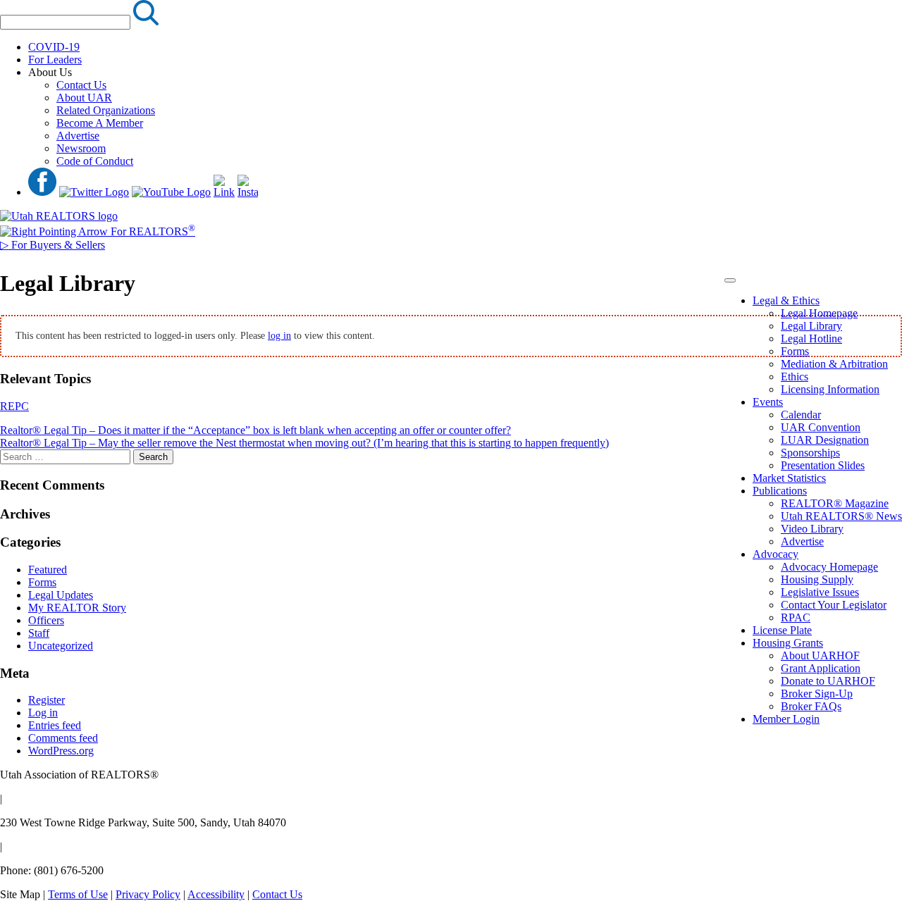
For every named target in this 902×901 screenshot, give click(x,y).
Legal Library (811, 326)
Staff (38, 633)
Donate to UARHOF (828, 681)
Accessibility (216, 894)
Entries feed (54, 725)
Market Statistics (789, 478)
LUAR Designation (825, 440)
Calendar (801, 415)
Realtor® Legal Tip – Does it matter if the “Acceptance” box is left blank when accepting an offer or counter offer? (255, 430)
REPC (14, 406)
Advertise (77, 136)
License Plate (782, 630)
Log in (43, 713)
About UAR (84, 98)
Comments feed (63, 738)
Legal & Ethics (786, 300)
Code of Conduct (94, 161)
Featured (47, 570)
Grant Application (820, 668)
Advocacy (775, 554)
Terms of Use (78, 894)
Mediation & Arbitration (834, 364)
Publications (780, 491)
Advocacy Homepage (829, 567)
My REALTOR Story (77, 608)
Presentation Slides (823, 465)
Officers (46, 620)
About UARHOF (820, 655)
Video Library (812, 529)
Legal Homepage (819, 313)
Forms (795, 351)
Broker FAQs (811, 706)
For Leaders (55, 60)
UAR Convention (820, 427)
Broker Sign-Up (817, 694)
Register (46, 700)
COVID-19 (54, 47)
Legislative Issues (820, 592)
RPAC (795, 617)
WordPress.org (61, 751)
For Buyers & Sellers (52, 245)
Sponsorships (810, 453)
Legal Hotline (811, 338)
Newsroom (81, 148)
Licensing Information (830, 389)
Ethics (794, 377)
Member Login (786, 719)
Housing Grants (788, 643)
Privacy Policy (148, 894)
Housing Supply (817, 579)
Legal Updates (60, 595)
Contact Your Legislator (833, 605)
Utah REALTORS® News (841, 516)
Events (768, 402)
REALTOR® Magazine (835, 503)
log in (279, 335)
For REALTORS (151, 231)
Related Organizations (105, 110)
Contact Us (81, 85)
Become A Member (99, 123)
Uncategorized (60, 646)
